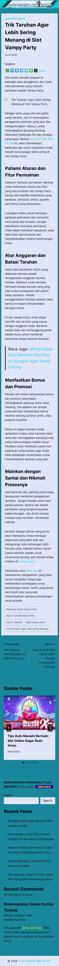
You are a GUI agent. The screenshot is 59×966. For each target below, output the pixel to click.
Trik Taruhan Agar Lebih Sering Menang (27, 629)
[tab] (23, 762)
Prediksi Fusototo (15, 919)
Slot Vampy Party (35, 622)
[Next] (50, 728)
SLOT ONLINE (14, 622)
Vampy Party (26, 561)
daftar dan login (32, 927)
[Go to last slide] (8, 728)
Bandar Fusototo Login (18, 915)
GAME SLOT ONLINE (15, 18)
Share (42, 70)
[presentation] (29, 713)
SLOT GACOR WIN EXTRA (20, 615)
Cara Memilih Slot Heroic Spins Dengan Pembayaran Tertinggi (44, 655)
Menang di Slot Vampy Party (21, 609)
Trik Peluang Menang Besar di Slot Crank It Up (14, 651)
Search (8, 795)
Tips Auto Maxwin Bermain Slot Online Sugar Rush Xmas (28, 740)
